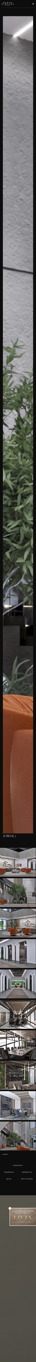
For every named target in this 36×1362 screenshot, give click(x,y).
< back (5, 1154)
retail (9, 1179)
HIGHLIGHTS (18, 1165)
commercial (9, 1172)
